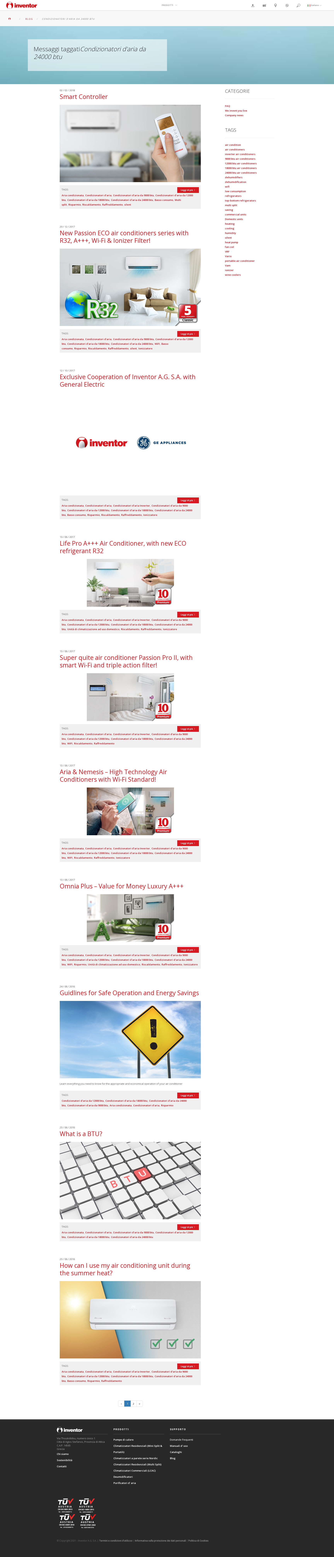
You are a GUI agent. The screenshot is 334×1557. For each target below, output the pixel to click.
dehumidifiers (233, 177)
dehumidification (235, 182)
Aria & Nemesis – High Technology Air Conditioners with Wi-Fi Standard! (113, 775)
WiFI (157, 344)
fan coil (229, 247)
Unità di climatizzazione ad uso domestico (93, 629)
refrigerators (233, 196)
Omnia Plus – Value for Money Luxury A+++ (122, 886)
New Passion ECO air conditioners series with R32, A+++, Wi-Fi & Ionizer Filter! (124, 237)
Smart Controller (84, 96)
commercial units (235, 214)
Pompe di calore (123, 1439)
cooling (229, 228)
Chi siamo (63, 1454)
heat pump (231, 242)
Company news (234, 115)
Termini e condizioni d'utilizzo (115, 1540)
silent (127, 204)
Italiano (315, 5)
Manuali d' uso (179, 1446)
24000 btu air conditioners (241, 172)
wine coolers (233, 274)
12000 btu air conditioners (241, 163)
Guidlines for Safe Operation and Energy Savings (129, 993)
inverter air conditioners (240, 154)
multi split (231, 205)
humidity (230, 233)
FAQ (227, 106)
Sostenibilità (64, 1460)
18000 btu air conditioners (241, 168)
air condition (233, 145)
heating (230, 223)
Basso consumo (164, 200)
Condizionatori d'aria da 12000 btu (88, 510)
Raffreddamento (112, 204)
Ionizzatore (145, 348)
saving (229, 210)
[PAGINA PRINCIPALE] (12, 18)
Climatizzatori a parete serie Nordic (135, 1458)
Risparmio (74, 204)
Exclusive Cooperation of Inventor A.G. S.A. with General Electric (128, 380)
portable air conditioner (240, 261)
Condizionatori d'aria (98, 195)
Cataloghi (176, 1452)
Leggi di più (187, 190)
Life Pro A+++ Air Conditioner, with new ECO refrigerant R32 (123, 547)
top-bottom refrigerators (240, 200)
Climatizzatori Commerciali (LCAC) (134, 1470)
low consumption (235, 191)
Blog (173, 1458)
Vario (228, 256)
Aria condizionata (73, 195)
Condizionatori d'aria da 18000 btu (88, 200)
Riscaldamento (91, 204)
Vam (227, 265)
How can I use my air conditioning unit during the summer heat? (125, 1269)
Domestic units (234, 219)
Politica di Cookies (198, 1540)
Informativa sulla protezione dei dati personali (160, 1540)
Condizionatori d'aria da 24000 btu (132, 200)
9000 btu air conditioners (240, 158)
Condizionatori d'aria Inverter (131, 505)
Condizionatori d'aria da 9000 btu (133, 195)
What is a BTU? (81, 1134)
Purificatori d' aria (124, 1483)
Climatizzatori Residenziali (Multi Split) (137, 1464)
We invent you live (236, 110)
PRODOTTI (167, 5)
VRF (227, 251)
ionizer (229, 270)
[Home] (21, 7)
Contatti (62, 1466)
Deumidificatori (123, 1477)
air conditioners (235, 149)
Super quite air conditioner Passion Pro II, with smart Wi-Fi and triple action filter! (126, 661)
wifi (227, 186)
